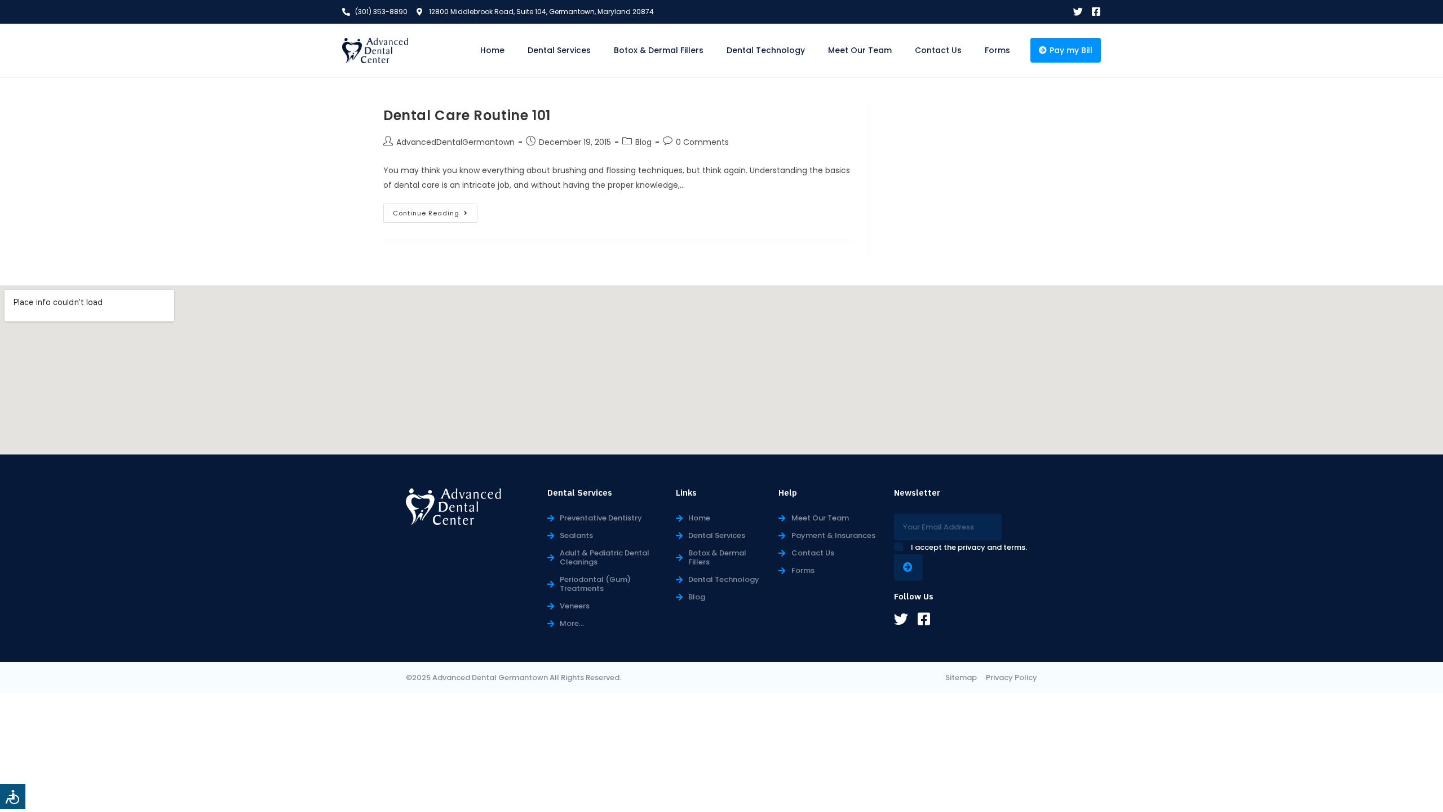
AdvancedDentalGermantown (455, 142)
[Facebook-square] (1096, 11)
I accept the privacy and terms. (969, 547)
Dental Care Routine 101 (467, 115)
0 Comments (702, 142)
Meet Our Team (860, 50)
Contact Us (938, 50)
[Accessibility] (12, 796)
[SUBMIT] (908, 567)
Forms (997, 50)
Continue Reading (435, 211)
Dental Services (559, 50)
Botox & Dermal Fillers (658, 50)
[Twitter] (1078, 11)
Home (492, 50)
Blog (643, 142)
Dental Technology (766, 50)
